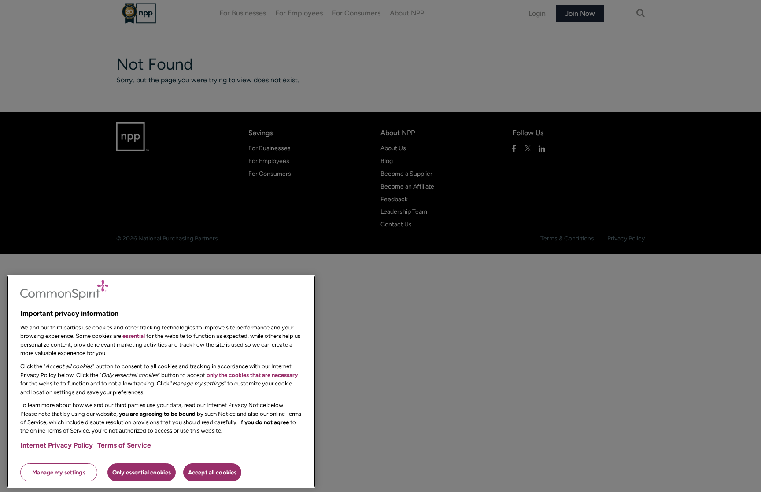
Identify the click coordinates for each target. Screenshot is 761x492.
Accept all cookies (212, 472)
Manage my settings (58, 472)
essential (133, 336)
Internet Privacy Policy (56, 444)
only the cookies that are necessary (252, 374)
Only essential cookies (141, 472)
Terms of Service (124, 444)
